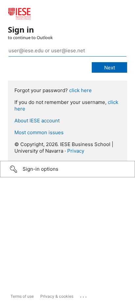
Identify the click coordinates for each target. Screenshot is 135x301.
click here (80, 90)
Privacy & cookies (56, 296)
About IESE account (37, 120)
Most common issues (39, 132)
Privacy (75, 151)
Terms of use (22, 296)
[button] (67, 169)
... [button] (84, 295)
